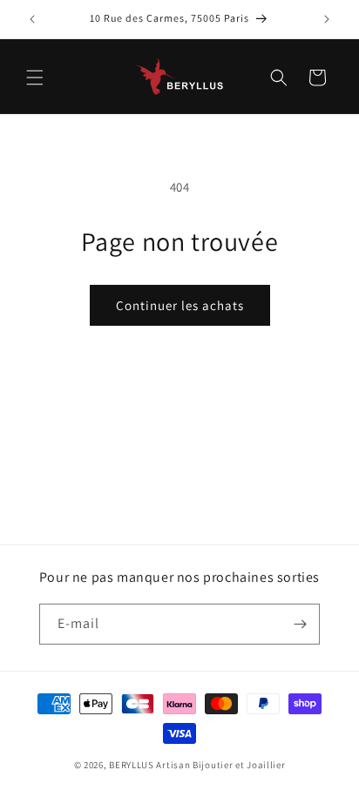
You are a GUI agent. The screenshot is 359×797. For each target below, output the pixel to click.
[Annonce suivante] (327, 19)
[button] (35, 77)
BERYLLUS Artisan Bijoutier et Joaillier (197, 765)
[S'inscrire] (300, 624)
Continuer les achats (180, 305)
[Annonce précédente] (32, 19)
